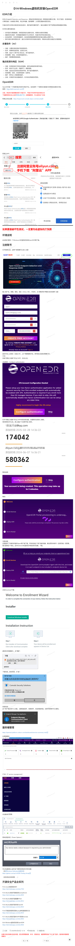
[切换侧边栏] (2, 2)
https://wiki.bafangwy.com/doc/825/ (13, 919)
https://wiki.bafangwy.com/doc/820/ (13, 895)
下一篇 (45, 940)
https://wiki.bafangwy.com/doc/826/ (13, 925)
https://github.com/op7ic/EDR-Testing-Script (15, 873)
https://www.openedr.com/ (14, 89)
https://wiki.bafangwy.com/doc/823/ (13, 913)
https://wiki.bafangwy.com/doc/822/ (13, 907)
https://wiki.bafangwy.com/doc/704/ (13, 889)
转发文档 (32, 931)
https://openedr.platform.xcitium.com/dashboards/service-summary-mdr (24, 732)
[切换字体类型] (13, 2)
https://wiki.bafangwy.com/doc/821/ (13, 901)
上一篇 (26, 940)
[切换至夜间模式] (16, 2)
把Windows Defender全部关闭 (14, 871)
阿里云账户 (19, 95)
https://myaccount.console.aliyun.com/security (27, 99)
